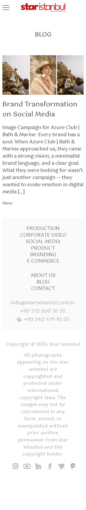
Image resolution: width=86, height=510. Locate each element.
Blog (43, 282)
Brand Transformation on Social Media (39, 110)
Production (43, 229)
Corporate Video (43, 235)
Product (43, 248)
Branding (43, 255)
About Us (43, 276)
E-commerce (43, 261)
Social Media (43, 242)
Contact (43, 289)
